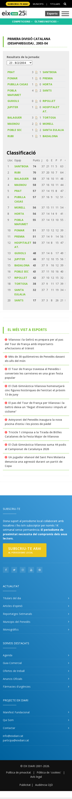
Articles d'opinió (12, 606)
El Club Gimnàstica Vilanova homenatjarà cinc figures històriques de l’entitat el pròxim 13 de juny (35, 390)
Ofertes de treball (14, 671)
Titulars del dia (12, 598)
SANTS (47, 90)
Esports (52, 13)
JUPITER (12, 107)
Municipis (38, 4)
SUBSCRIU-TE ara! (18, 4)
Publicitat (25, 785)
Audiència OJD (44, 785)
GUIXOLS (13, 101)
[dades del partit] (36, 72)
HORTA (47, 84)
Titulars (55, 4)
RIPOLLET (49, 101)
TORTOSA (49, 117)
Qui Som (8, 720)
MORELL (48, 124)
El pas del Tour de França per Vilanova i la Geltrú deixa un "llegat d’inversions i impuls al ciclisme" (35, 407)
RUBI (10, 136)
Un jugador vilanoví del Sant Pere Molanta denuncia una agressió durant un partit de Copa (35, 461)
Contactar (9, 728)
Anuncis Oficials (12, 679)
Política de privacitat (18, 772)
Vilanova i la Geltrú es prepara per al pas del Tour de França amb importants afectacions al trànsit (34, 344)
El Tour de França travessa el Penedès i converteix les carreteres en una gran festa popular (34, 373)
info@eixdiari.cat (13, 736)
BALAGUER (14, 117)
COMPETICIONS (21, 21)
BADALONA (50, 136)
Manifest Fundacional (16, 712)
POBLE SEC (14, 130)
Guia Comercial (12, 663)
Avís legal (36, 776)
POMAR (12, 78)
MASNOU (13, 124)
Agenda (7, 655)
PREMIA (48, 78)
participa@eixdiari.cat (16, 740)
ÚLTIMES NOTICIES (46, 21)
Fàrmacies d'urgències (17, 686)
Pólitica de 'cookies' (49, 772)
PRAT (11, 72)
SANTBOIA (50, 72)
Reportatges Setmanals (17, 614)
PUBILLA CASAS (17, 84)
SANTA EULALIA (53, 130)
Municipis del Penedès (16, 622)
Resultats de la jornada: (23, 57)
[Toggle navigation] (65, 14)
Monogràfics (11, 629)
